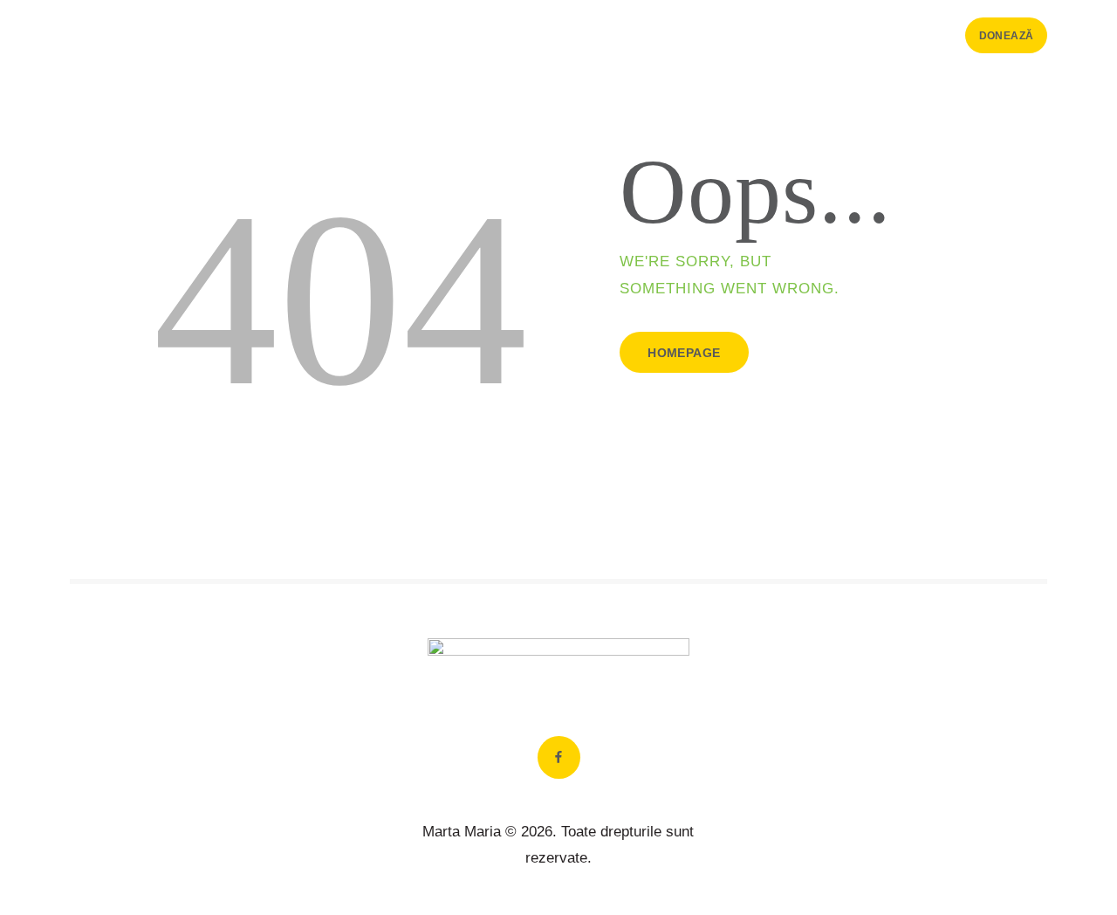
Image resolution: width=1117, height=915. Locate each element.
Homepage (684, 353)
